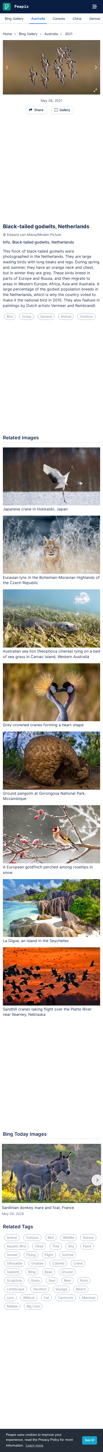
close (39, 1246)
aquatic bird (16, 1246)
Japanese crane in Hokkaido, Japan (35, 509)
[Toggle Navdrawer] (94, 6)
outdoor (86, 316)
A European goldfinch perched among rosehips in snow (48, 870)
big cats (33, 1306)
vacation (39, 1289)
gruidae (37, 1263)
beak (48, 1272)
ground (67, 1272)
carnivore (65, 1298)
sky (71, 1246)
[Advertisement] (51, 170)
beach (81, 1289)
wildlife (68, 1237)
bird (10, 316)
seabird (13, 1272)
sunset (12, 1255)
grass (35, 1280)
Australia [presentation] (38, 18)
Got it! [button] (89, 1440)
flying (31, 1255)
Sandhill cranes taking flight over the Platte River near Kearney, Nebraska (47, 1012)
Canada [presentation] (59, 18)
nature (88, 1237)
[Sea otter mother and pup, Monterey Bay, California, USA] (95, 67)
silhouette (14, 1263)
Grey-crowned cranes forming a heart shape (43, 724)
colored (58, 1263)
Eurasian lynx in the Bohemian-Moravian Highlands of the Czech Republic (51, 580)
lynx (10, 1298)
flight (49, 1255)
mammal (88, 1298)
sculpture (14, 1280)
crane (78, 1263)
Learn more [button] (34, 1445)
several (46, 316)
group (26, 316)
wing (32, 1272)
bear (67, 1280)
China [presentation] (77, 18)
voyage (61, 1289)
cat (46, 1298)
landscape (15, 1289)
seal (51, 1280)
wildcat (29, 1298)
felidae (12, 1306)
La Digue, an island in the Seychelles (36, 940)
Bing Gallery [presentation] (14, 18)
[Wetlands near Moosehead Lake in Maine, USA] (7, 67)
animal (66, 316)
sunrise (68, 1255)
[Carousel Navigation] (51, 1183)
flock (87, 1246)
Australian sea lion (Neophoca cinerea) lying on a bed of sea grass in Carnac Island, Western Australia (51, 654)
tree (55, 1246)
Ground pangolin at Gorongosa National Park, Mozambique (44, 796)
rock (84, 1280)
